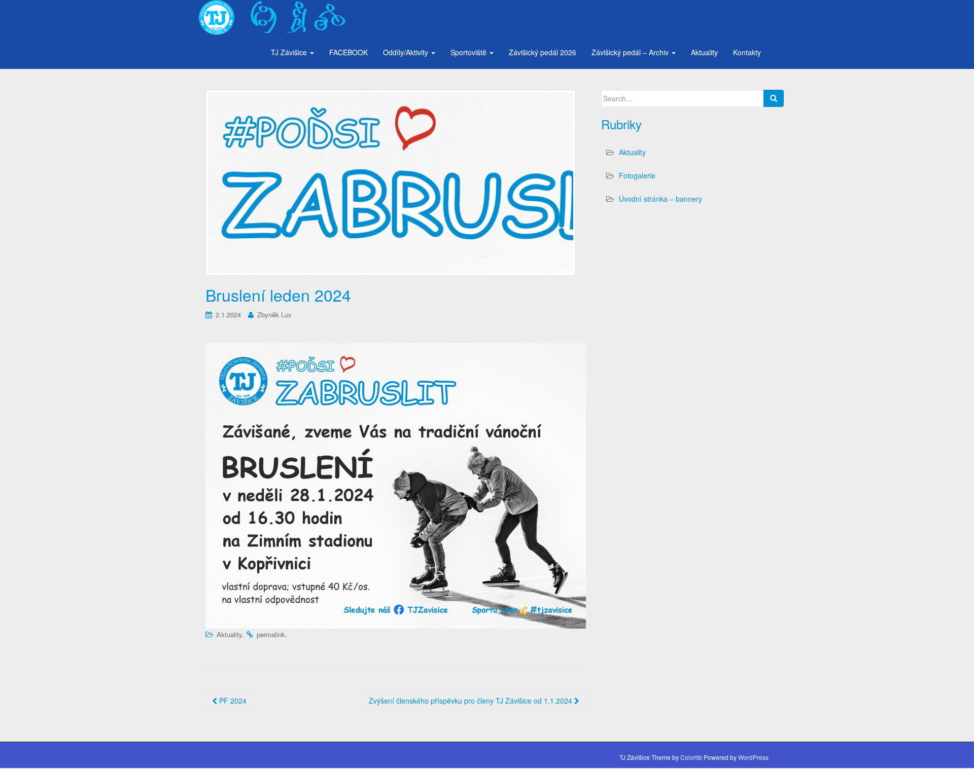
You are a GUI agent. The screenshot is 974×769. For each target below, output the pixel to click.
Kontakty (747, 52)
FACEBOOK (348, 52)
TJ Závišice (290, 52)
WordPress (753, 757)
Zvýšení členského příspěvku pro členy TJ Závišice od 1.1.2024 (471, 700)
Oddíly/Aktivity (406, 52)
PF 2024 (232, 700)
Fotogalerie (637, 175)
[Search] (773, 98)
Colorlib (691, 757)
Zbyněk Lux (274, 314)
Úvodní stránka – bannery (660, 199)
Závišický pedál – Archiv (631, 52)
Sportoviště (469, 52)
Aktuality (704, 52)
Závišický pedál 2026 (542, 52)
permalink (271, 634)
